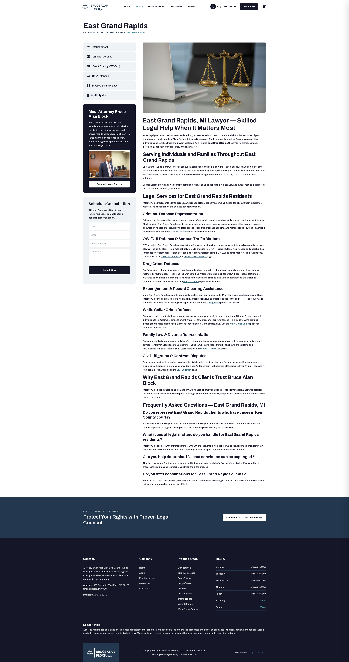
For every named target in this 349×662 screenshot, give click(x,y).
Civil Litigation (184, 370)
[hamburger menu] (264, 7)
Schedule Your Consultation (242, 517)
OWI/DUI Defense (170, 256)
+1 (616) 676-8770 (227, 6)
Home (127, 6)
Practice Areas (156, 6)
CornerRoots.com (188, 654)
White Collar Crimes (240, 324)
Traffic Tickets (185, 599)
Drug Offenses (190, 281)
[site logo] (101, 653)
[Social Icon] (252, 652)
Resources (176, 6)
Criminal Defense (179, 232)
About (138, 6)
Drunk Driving (184, 578)
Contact (191, 6)
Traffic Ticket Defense (195, 256)
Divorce (182, 588)
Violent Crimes (185, 604)
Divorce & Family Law (210, 349)
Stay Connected (241, 652)
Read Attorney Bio (107, 184)
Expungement (213, 303)
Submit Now (109, 270)
